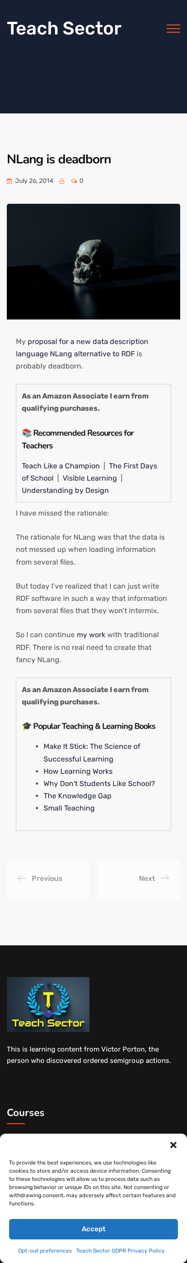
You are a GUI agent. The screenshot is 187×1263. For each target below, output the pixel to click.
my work (91, 634)
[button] (173, 1145)
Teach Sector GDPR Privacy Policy (120, 1251)
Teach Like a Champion (62, 466)
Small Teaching (69, 808)
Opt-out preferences (45, 1251)
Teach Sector (64, 28)
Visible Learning (91, 478)
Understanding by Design (65, 490)
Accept (93, 1229)
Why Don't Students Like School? (99, 783)
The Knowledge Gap (78, 795)
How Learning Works (78, 771)
